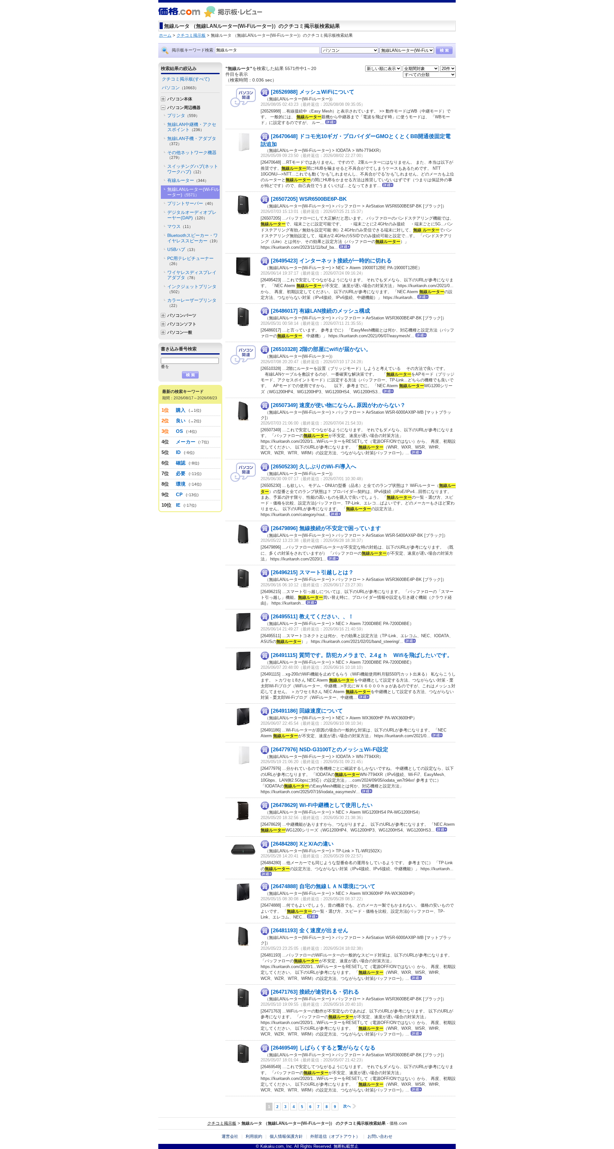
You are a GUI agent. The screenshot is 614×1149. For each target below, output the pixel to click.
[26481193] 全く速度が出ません (309, 930)
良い (181, 420)
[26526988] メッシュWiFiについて (312, 92)
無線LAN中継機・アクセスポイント (191, 127)
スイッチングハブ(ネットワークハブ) (192, 169)
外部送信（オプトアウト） (335, 1136)
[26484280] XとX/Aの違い (302, 843)
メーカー (185, 441)
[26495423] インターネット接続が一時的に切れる (331, 261)
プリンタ (183, 115)
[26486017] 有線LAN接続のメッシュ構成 (320, 311)
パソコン (180, 87)
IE (178, 505)
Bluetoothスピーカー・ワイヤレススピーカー (193, 238)
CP (179, 494)
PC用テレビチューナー (190, 261)
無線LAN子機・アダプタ (191, 141)
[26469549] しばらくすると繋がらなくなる (323, 1048)
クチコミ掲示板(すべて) (186, 79)
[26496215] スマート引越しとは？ (312, 572)
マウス (180, 226)
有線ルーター (188, 180)
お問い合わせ (379, 1136)
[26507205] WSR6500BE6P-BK (309, 199)
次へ (347, 1106)
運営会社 (230, 1136)
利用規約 (254, 1136)
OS (179, 431)
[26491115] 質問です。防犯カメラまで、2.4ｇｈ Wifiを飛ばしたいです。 (362, 655)
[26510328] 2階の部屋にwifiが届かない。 (321, 349)
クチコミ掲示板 (221, 1123)
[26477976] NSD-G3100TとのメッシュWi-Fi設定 (329, 749)
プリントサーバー (191, 203)
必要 (181, 473)
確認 (181, 462)
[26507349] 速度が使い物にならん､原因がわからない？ (338, 405)
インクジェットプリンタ (191, 289)
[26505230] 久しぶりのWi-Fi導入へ (313, 467)
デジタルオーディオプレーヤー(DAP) (191, 215)
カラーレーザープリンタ (191, 303)
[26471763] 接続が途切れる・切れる (315, 992)
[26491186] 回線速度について (307, 711)
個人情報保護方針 (286, 1136)
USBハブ (182, 249)
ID (178, 452)
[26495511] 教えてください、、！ (312, 617)
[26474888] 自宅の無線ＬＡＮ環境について (323, 886)
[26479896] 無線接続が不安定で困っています (326, 528)
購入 (181, 410)
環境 (181, 484)
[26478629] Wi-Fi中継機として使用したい (322, 805)
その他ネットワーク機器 (191, 155)
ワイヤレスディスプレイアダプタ (191, 275)
